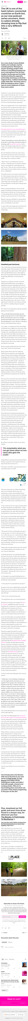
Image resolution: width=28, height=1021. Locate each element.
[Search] (25, 959)
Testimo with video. (5, 965)
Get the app (20, 1014)
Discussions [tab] (11, 959)
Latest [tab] (6, 959)
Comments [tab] (4, 942)
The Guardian (17, 144)
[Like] (2, 38)
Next (23, 932)
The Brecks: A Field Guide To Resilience (13, 818)
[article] (14, 965)
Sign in (25, 2)
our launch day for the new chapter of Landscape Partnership (13, 716)
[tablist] (7, 942)
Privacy (12, 1011)
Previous (5, 932)
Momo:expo (4, 6)
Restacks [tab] (10, 942)
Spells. (3, 971)
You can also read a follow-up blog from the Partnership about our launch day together (13, 824)
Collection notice (22, 1011)
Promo (2, 983)
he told (12, 144)
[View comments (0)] (5, 38)
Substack (7, 1018)
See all (4, 990)
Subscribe (20, 2)
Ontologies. (4, 963)
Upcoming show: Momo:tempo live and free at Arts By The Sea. (10, 981)
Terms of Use (20, 919)
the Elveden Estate (12, 652)
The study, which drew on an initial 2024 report (13, 129)
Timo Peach (6, 33)
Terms (16, 1011)
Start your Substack (10, 1014)
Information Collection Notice (15, 921)
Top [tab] (2, 959)
